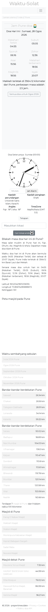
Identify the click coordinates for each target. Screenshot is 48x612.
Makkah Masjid (10, 523)
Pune (27, 17)
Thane (6, 485)
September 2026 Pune (14, 371)
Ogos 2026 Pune (11, 365)
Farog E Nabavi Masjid (14, 517)
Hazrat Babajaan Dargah (15, 541)
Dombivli (7, 461)
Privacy (33, 605)
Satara (6, 431)
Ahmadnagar (9, 467)
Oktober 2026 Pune (13, 377)
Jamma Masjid (10, 595)
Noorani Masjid (10, 553)
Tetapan (24, 218)
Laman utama (9, 17)
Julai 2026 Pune (11, 359)
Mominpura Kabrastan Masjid (17, 535)
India (20, 17)
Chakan (7, 401)
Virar (5, 491)
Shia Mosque (9, 580)
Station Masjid (10, 529)
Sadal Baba (8, 547)
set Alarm (32, 191)
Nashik (6, 497)
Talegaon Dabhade (12, 407)
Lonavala (7, 413)
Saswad (7, 395)
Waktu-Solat (24, 3)
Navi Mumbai (9, 443)
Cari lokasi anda (22, 233)
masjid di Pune (20, 504)
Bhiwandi (7, 473)
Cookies (42, 605)
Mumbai (7, 479)
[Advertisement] (24, 122)
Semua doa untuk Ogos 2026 (24, 94)
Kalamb (7, 419)
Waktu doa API (24, 608)
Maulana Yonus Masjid (14, 565)
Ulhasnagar (9, 449)
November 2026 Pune (14, 383)
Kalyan (6, 455)
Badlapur (8, 437)
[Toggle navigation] (40, 10)
